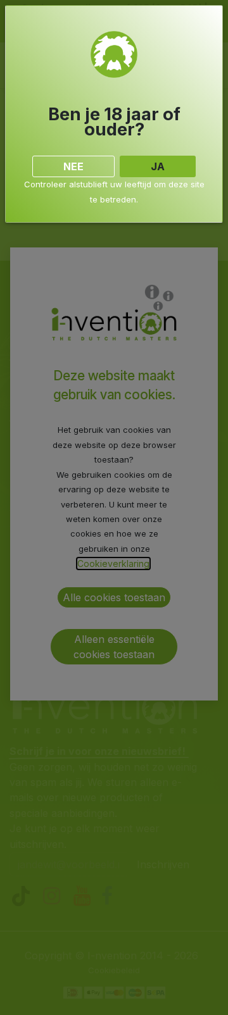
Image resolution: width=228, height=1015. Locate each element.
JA (158, 166)
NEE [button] (73, 166)
